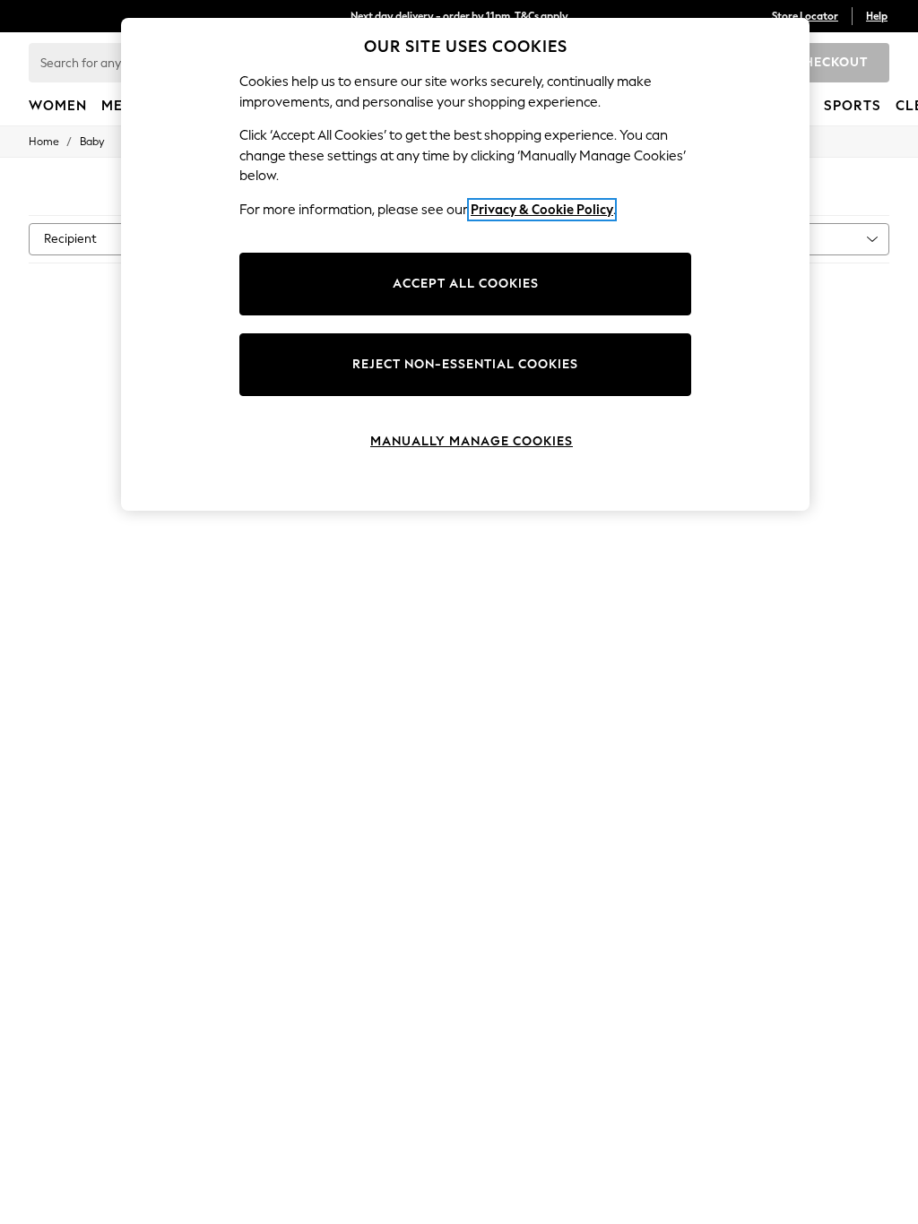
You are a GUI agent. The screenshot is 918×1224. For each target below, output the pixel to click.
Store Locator (805, 16)
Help (877, 16)
